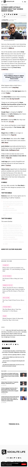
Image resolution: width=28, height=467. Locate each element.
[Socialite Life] (9, 1)
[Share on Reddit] (11, 14)
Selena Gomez (22, 335)
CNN (12, 330)
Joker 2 (19, 331)
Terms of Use (9, 464)
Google (24, 330)
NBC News (5, 142)
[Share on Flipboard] (9, 14)
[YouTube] (7, 344)
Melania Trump (17, 333)
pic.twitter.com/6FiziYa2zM (10, 210)
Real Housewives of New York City (13, 335)
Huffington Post (14, 150)
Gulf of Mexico (4, 331)
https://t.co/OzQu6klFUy (9, 237)
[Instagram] (9, 344)
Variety (8, 165)
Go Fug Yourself (14, 98)
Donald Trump (16, 330)
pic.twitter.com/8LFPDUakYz (10, 239)
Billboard (4, 179)
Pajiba (8, 93)
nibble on (11, 48)
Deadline (11, 116)
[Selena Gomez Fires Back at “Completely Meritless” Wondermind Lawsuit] (23, 383)
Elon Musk (21, 330)
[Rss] (18, 344)
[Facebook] (2, 344)
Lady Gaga (3, 333)
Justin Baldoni (23, 331)
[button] (23, 464)
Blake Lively (8, 330)
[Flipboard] (11, 344)
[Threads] (13, 344)
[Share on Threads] (13, 14)
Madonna (7, 333)
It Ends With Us (10, 331)
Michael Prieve (5, 19)
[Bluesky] (15, 344)
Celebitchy (5, 69)
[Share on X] (7, 14)
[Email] (17, 14)
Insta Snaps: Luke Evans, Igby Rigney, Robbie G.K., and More (14, 354)
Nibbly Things (4, 4)
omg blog (15, 87)
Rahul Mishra (3, 335)
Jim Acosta (15, 331)
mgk (21, 333)
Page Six (13, 135)
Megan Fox (12, 333)
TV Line (11, 121)
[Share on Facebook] (5, 14)
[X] (4, 344)
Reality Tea (5, 108)
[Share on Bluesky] (15, 14)
